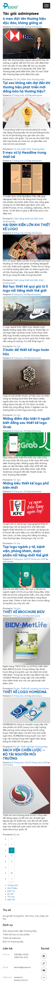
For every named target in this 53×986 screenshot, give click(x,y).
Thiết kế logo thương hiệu (34, 747)
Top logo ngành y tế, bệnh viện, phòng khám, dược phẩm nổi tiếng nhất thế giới (25, 551)
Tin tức (16, 79)
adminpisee (37, 27)
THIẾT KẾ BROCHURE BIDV (24, 612)
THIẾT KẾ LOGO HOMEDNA (24, 692)
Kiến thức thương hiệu (33, 79)
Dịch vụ (11, 891)
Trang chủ (12, 885)
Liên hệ (11, 899)
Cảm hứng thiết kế (23, 219)
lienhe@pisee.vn (22, 967)
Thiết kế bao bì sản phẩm (16, 934)
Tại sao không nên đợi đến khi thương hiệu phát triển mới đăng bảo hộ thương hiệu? (26, 87)
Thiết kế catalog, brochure (35, 688)
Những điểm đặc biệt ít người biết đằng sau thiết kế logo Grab (26, 423)
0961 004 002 (21, 957)
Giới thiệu (12, 888)
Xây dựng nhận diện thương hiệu (20, 931)
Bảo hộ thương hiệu (13, 942)
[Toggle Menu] (46, 5)
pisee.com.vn (21, 980)
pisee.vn (18, 977)
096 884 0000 (21, 954)
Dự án (16, 688)
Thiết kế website (11, 938)
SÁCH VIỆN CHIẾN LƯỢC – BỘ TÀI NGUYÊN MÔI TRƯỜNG (24, 754)
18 (12, 873)
